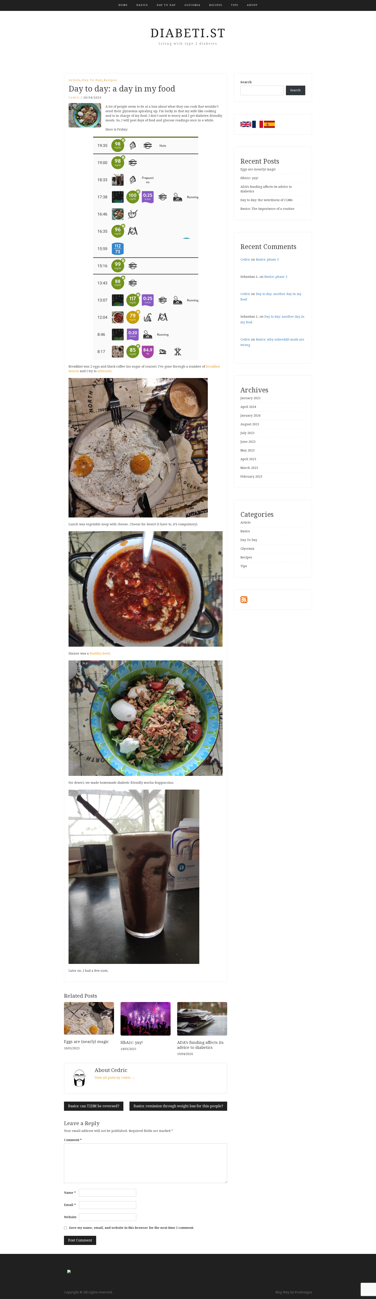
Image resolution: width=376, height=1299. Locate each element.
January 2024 (250, 415)
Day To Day (166, 5)
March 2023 (249, 468)
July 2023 (247, 433)
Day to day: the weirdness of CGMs (266, 200)
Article (75, 80)
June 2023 (247, 441)
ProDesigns (303, 1292)
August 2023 (249, 424)
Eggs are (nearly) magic (86, 1041)
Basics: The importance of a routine (267, 208)
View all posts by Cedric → (115, 1077)
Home (123, 5)
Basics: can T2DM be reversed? (93, 1106)
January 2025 (250, 398)
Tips (234, 5)
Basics (142, 5)
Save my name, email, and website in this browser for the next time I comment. (131, 1227)
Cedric (74, 97)
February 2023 (251, 476)
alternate (104, 371)
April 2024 (248, 407)
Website (70, 1217)
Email (70, 1205)
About (252, 5)
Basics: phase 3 (267, 259)
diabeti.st (188, 33)
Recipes (215, 5)
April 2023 (248, 459)
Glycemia (192, 5)
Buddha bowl (100, 653)
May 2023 (247, 450)
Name (70, 1192)
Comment (73, 1140)
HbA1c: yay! (132, 1042)
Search (246, 82)
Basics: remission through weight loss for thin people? (178, 1106)
